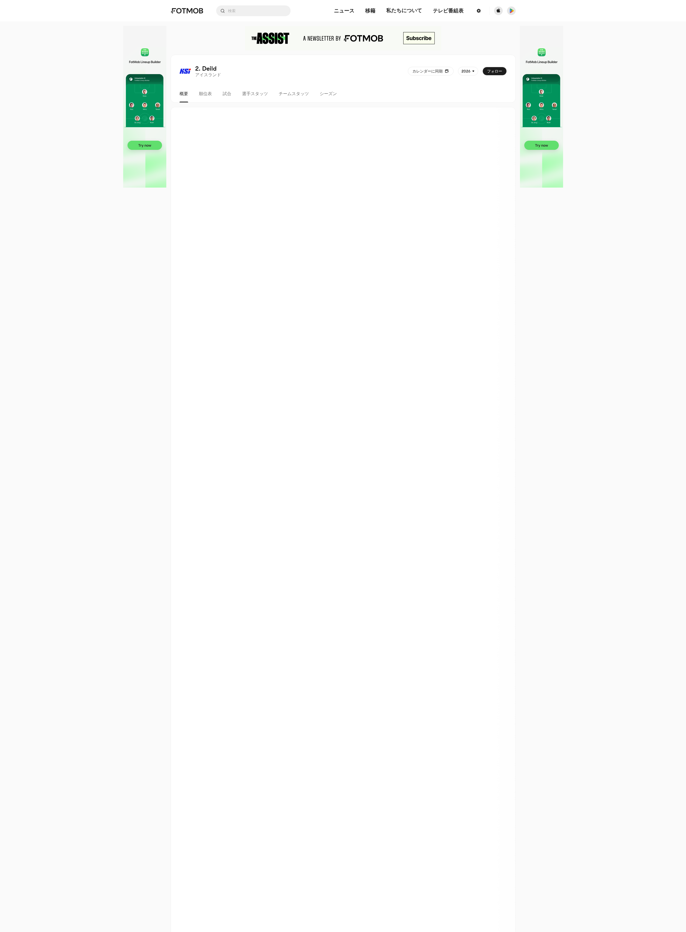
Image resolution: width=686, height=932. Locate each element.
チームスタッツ (294, 93)
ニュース (344, 10)
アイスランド (208, 75)
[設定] (478, 10)
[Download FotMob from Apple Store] (498, 10)
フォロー (494, 71)
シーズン (328, 93)
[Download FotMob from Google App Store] (511, 10)
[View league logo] (185, 71)
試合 (227, 93)
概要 (184, 93)
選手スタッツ (255, 93)
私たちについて (404, 10)
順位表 (205, 93)
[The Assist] (343, 38)
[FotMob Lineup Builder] (144, 107)
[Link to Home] (187, 10)
